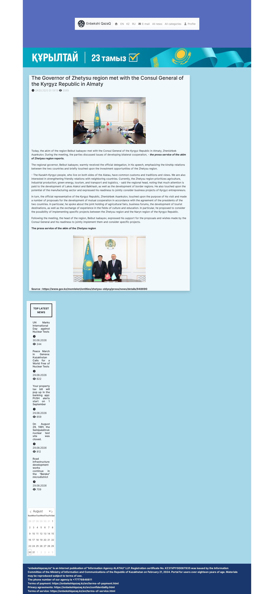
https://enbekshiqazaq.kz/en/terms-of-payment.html (85, 583)
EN (122, 23)
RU (134, 23)
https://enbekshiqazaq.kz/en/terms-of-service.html (82, 591)
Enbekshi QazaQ (98, 24)
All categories (173, 23)
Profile (191, 23)
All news (157, 23)
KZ (128, 23)
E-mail (145, 23)
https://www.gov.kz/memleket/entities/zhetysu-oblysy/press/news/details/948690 (94, 288)
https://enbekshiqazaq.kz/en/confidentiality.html (84, 587)
